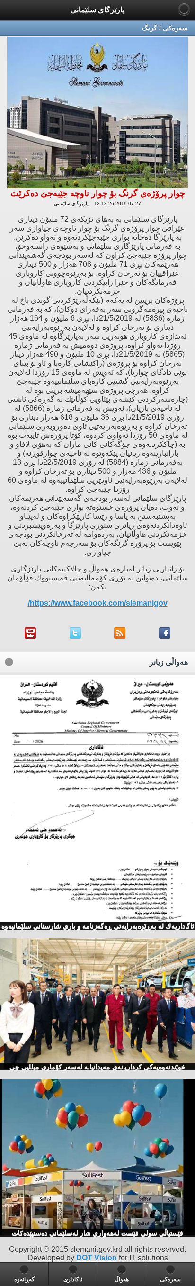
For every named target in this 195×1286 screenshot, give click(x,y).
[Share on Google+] (75, 636)
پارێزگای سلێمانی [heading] (97, 10)
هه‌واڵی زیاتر (169, 662)
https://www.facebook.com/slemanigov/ (98, 603)
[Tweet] (119, 636)
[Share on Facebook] (164, 636)
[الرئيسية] (184, 9)
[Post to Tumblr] (30, 636)
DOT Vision (96, 1258)
